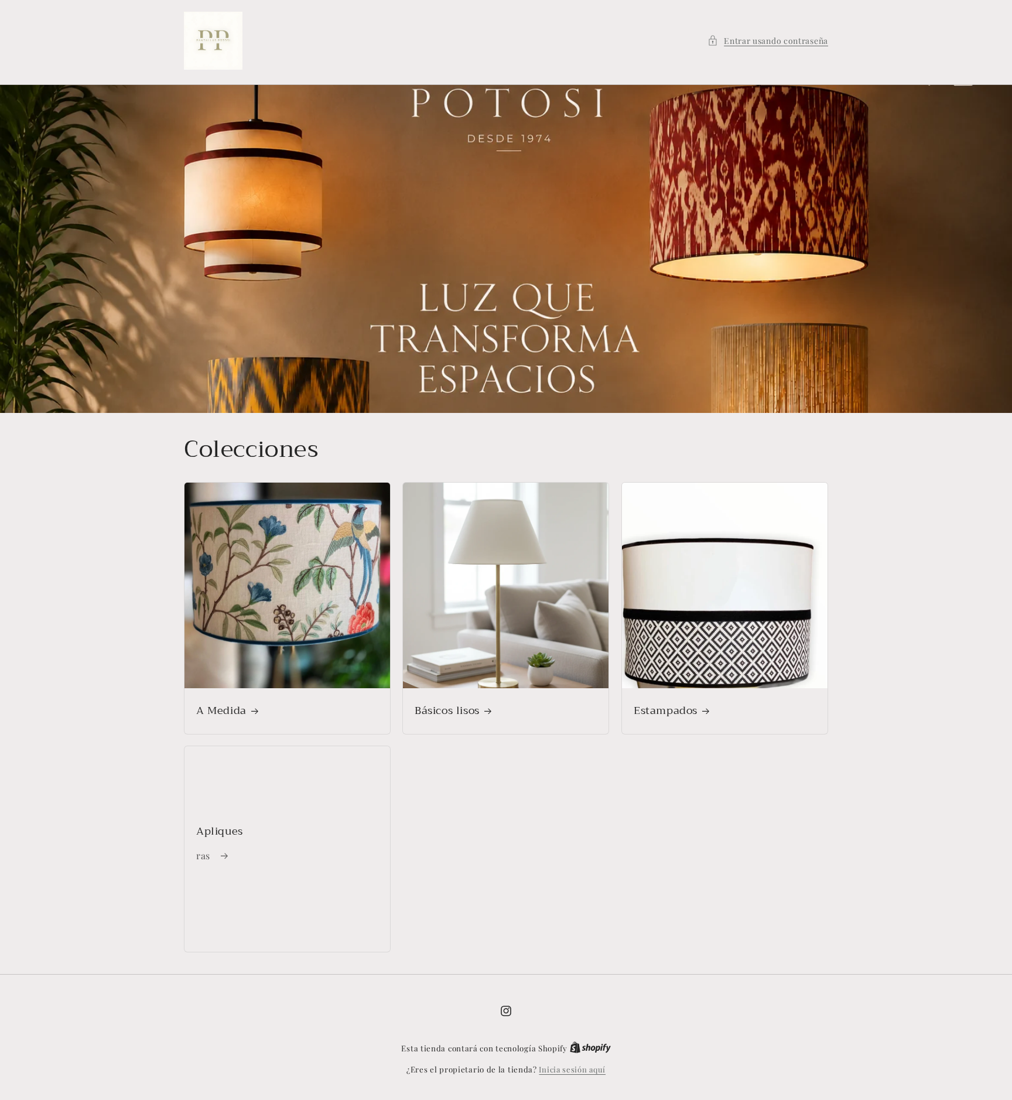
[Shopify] (590, 1048)
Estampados (666, 711)
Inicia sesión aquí (572, 1069)
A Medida (221, 711)
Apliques (219, 831)
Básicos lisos (447, 711)
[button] (767, 40)
